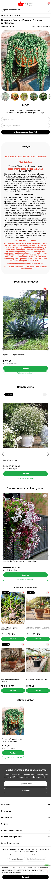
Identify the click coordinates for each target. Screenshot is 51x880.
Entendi (25, 877)
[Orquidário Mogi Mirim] (25, 4)
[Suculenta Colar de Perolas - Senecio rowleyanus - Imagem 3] (24, 96)
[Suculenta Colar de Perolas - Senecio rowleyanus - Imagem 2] (15, 96)
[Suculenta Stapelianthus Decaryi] (13, 667)
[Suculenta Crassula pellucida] (38, 667)
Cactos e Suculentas (15, 15)
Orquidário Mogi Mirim (43, 26)
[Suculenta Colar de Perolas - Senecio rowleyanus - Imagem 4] (34, 96)
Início (5, 15)
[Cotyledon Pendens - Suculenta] (38, 616)
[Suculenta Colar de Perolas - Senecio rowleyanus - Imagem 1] (5, 96)
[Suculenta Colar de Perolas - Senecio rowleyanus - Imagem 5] (43, 96)
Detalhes (25, 368)
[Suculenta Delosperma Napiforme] (13, 616)
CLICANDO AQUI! (25, 171)
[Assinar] (25, 790)
